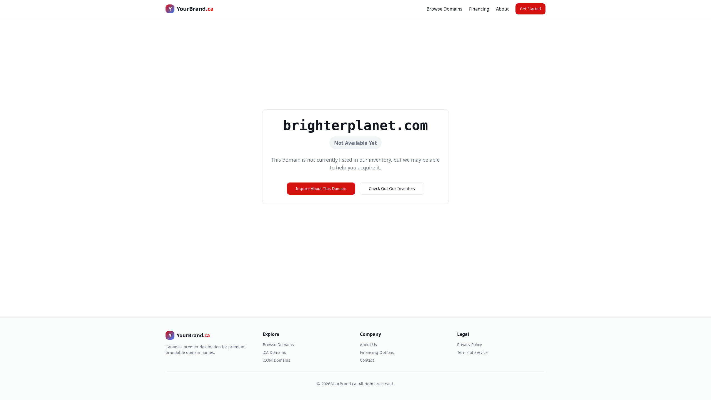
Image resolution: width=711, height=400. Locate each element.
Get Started (530, 8)
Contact (367, 360)
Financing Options (377, 352)
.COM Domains (276, 360)
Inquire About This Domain (321, 188)
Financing (479, 9)
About (502, 9)
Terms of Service (472, 352)
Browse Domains (444, 9)
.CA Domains (274, 352)
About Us (368, 344)
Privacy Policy (469, 344)
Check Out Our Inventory (392, 188)
